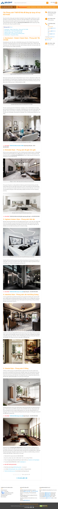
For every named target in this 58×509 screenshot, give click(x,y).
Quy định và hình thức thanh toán (6, 494)
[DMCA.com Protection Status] (43, 506)
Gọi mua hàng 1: (45, 492)
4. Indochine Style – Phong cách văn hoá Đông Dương (14, 33)
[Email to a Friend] (19, 478)
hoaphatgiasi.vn (36, 506)
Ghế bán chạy (39, 7)
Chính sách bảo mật (4, 495)
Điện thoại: (25, 500)
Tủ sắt (43, 7)
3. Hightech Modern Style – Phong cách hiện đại (13, 32)
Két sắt (46, 7)
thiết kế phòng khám (17, 467)
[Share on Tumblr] (25, 478)
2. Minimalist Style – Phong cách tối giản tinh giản (13, 30)
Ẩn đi (11, 27)
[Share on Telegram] (26, 478)
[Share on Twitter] (18, 478)
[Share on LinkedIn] (23, 478)
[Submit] (47, 3)
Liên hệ (54, 7)
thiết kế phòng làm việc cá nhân (14, 469)
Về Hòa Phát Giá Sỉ (4, 490)
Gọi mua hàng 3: (45, 495)
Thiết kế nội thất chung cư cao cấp (16, 291)
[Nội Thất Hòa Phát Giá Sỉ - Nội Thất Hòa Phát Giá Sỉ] (6, 2)
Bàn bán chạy (33, 7)
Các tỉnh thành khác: (46, 498)
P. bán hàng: (50, 36)
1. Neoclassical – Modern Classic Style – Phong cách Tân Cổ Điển (16, 29)
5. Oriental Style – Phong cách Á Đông (11, 34)
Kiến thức (50, 7)
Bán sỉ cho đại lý (3, 496)
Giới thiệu (28, 7)
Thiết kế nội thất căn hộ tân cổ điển (16, 145)
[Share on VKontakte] (22, 478)
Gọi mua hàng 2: (45, 494)
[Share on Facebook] (16, 478)
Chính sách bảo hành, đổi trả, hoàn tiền (7, 492)
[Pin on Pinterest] (28, 507)
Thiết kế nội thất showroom (9, 471)
